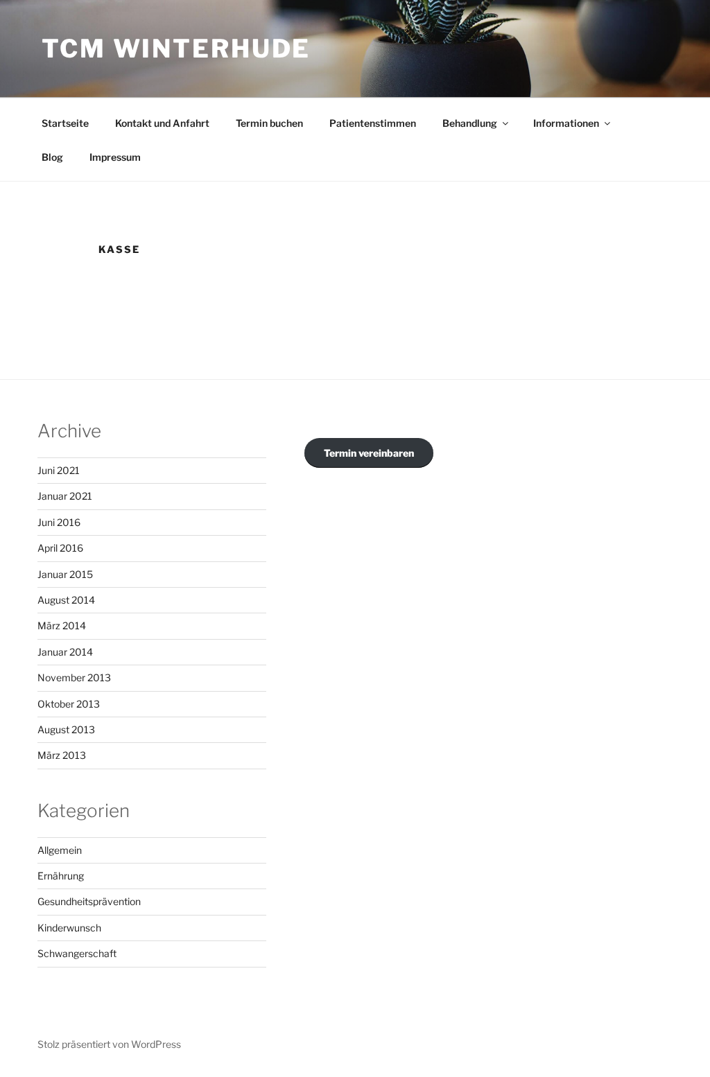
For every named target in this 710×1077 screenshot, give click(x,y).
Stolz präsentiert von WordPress (109, 1044)
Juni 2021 (58, 470)
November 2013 (74, 677)
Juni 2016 (58, 522)
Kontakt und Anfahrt (162, 123)
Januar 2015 (65, 574)
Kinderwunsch (69, 928)
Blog (52, 157)
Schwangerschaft (76, 953)
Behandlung (469, 123)
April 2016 (60, 548)
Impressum (115, 157)
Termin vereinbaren (369, 453)
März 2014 (61, 625)
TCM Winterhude (176, 48)
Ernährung (60, 876)
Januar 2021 (64, 496)
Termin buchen (269, 123)
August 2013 (66, 729)
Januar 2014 (65, 652)
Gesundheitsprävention (89, 901)
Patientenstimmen (372, 123)
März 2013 (61, 755)
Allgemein (59, 850)
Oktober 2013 (68, 704)
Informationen (566, 123)
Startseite (65, 123)
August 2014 (66, 600)
